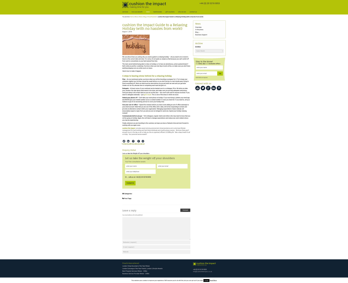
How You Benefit (137, 12)
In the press (199, 29)
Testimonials (157, 12)
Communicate (174, 198)
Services (125, 12)
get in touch (147, 95)
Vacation (149, 201)
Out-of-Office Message (136, 201)
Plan (149, 198)
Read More (213, 280)
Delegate (143, 198)
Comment (185, 210)
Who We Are (182, 12)
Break (125, 201)
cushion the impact (175, 194)
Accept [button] (206, 280)
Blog (145, 16)
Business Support (152, 194)
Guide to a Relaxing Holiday (163, 201)
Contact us (193, 12)
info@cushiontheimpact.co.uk (202, 271)
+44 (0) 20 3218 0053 (209, 3)
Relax (182, 198)
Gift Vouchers (170, 12)
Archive (198, 47)
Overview (198, 27)
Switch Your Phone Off (160, 198)
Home (132, 16)
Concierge (163, 194)
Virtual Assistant (152, 16)
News (148, 12)
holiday (135, 198)
